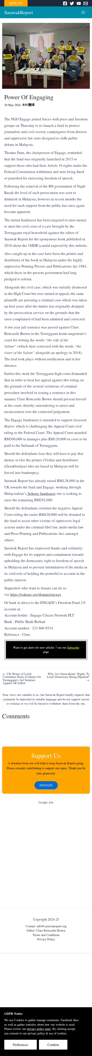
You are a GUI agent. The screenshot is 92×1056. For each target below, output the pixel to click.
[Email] (85, 3)
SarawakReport (18, 12)
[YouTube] (79, 3)
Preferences (20, 1044)
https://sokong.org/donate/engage (35, 594)
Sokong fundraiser (41, 493)
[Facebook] (65, 3)
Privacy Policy (46, 939)
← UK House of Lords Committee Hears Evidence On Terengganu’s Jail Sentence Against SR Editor (22, 678)
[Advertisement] (46, 857)
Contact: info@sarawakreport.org (46, 926)
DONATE (15, 3)
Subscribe (73, 647)
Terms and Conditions (46, 935)
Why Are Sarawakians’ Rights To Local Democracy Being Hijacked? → (68, 677)
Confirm (53, 1044)
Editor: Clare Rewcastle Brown (46, 930)
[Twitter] (72, 3)
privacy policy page (39, 1029)
